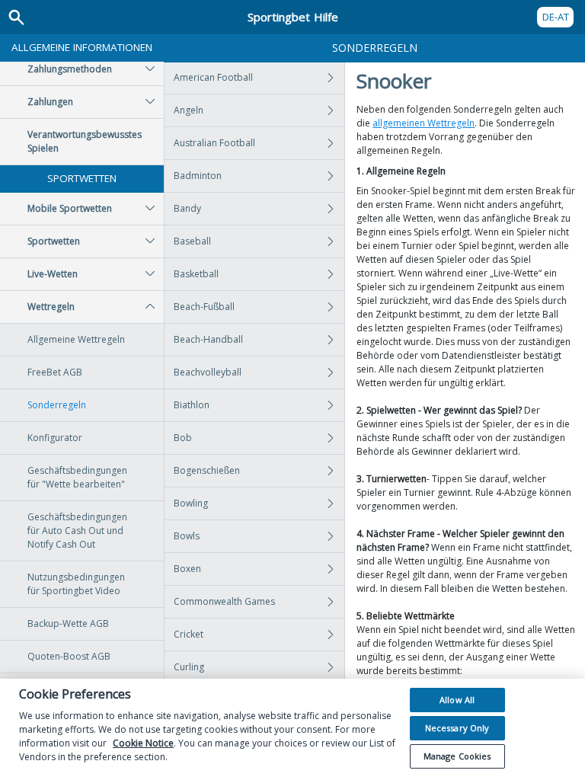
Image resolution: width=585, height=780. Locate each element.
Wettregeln (51, 306)
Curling (189, 666)
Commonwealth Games (224, 601)
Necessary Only (457, 728)
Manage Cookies (457, 756)
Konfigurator (54, 437)
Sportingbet (293, 16)
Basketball (196, 273)
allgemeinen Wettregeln (423, 123)
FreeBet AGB (54, 372)
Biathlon (191, 404)
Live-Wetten (52, 273)
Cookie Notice (143, 743)
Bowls (187, 535)
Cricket (188, 634)
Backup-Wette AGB (68, 623)
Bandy (187, 208)
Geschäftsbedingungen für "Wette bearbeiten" (77, 477)
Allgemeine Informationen (81, 47)
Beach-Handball (208, 339)
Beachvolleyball (207, 372)
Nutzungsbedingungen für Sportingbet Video (76, 584)
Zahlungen (50, 101)
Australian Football (214, 142)
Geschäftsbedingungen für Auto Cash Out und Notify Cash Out (77, 530)
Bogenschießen (207, 470)
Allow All (457, 699)
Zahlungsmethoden (69, 68)
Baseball (192, 241)
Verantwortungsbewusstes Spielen (84, 141)
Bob (183, 437)
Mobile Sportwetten (69, 208)
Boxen (187, 568)
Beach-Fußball (204, 306)
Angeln (188, 110)
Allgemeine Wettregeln (76, 339)
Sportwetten (82, 178)
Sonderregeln (56, 404)
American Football (213, 77)
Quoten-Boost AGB (68, 656)
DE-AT (555, 17)
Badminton (198, 175)
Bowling (191, 503)
